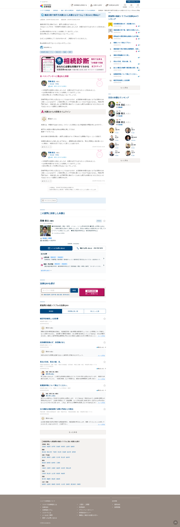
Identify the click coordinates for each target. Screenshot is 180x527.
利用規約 (82, 507)
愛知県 (44, 463)
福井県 (68, 457)
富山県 (63, 457)
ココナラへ (45, 2)
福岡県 (44, 484)
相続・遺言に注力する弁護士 (58, 86)
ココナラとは (46, 512)
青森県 (49, 446)
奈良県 (63, 468)
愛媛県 (49, 479)
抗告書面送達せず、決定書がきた (124, 24)
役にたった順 (94, 311)
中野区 (57, 84)
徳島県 (58, 479)
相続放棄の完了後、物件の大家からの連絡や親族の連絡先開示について (137, 30)
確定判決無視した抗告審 (122, 80)
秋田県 (63, 446)
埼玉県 (59, 452)
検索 (74, 290)
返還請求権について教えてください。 (126, 74)
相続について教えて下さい (122, 42)
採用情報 (117, 507)
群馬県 (74, 452)
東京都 (52, 84)
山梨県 (53, 457)
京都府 (53, 468)
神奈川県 (49, 452)
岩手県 (53, 446)
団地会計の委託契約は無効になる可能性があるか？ (130, 36)
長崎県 (53, 484)
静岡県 (49, 463)
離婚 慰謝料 (47, 294)
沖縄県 (79, 484)
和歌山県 (68, 468)
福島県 (72, 446)
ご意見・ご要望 (84, 504)
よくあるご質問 (47, 515)
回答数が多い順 (73, 311)
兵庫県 (49, 468)
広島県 (44, 473)
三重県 (58, 463)
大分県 (63, 484)
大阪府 (44, 468)
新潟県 (44, 457)
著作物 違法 (66, 294)
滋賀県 (58, 468)
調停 (70, 52)
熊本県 (58, 484)
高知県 (53, 479)
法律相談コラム (47, 510)
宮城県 (58, 446)
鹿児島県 (73, 484)
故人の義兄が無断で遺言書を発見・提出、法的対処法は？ (132, 68)
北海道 (44, 446)
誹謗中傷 (53, 294)
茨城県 (64, 452)
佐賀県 (49, 484)
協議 (65, 52)
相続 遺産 (59, 294)
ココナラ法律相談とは (49, 504)
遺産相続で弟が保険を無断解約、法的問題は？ (129, 49)
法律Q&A (45, 507)
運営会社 (117, 504)
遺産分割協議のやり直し (122, 55)
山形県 (68, 446)
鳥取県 (58, 473)
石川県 (58, 457)
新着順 (51, 311)
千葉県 (55, 452)
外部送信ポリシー (85, 512)
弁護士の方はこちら (133, 1)
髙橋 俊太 (54, 81)
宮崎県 (68, 484)
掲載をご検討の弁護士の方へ (88, 515)
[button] (73, 270)
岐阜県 (53, 463)
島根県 (63, 473)
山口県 (53, 473)
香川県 (44, 479)
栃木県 (69, 452)
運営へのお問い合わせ (49, 518)
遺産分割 (58, 52)
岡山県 (49, 473)
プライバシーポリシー (86, 510)
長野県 (49, 457)
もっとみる (73, 432)
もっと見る (124, 87)
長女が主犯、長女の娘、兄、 (123, 61)
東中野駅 (45, 240)
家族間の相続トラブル (47, 52)
